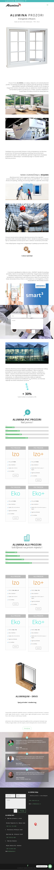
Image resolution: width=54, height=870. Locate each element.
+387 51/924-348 (11, 848)
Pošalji (22, 811)
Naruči (15, 475)
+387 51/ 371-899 (11, 826)
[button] (36, 824)
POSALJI (40, 331)
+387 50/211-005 (11, 837)
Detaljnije (27, 728)
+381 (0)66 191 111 (34, 800)
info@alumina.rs (36, 803)
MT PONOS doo (24, 749)
